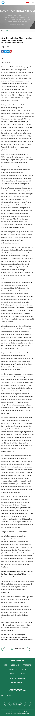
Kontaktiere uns (17, 674)
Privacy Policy (17, 682)
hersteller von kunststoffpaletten (9, 696)
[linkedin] (9, 704)
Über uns (15, 665)
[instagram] (25, 704)
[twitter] (15, 704)
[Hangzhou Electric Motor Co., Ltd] (3, 2)
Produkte (27, 665)
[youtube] (20, 704)
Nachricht (13, 669)
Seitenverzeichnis (17, 678)
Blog (24, 669)
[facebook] (4, 704)
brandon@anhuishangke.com (21, 713)
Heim (2, 30)
